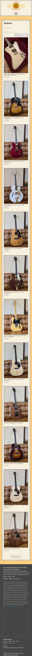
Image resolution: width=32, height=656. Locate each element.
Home (5, 28)
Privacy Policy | (7, 655)
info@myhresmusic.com (14, 578)
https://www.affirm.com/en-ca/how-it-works (12, 606)
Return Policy (14, 655)
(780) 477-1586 (11, 576)
